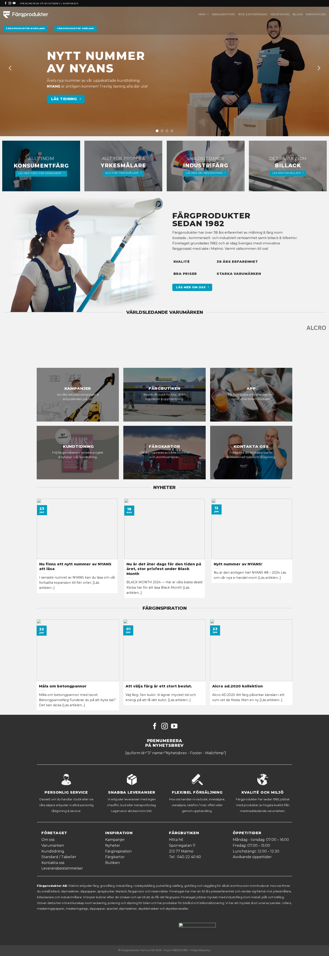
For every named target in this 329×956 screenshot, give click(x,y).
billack (288, 165)
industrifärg (205, 165)
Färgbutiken (164, 388)
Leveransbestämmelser (62, 868)
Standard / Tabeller (58, 857)
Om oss (47, 840)
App (251, 388)
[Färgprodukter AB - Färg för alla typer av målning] (25, 14)
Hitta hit (176, 840)
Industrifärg (280, 14)
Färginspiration (118, 851)
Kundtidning (78, 446)
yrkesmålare (123, 165)
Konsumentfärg (223, 14)
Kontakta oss (316, 14)
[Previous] (10, 68)
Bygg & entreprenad (252, 14)
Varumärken (52, 845)
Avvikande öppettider (252, 857)
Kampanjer (70, 3)
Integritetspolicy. (200, 950)
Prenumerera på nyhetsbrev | (41, 3)
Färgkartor (164, 446)
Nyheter (112, 845)
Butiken (112, 863)
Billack (298, 14)
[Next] (318, 68)
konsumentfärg (41, 166)
